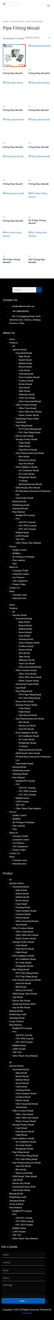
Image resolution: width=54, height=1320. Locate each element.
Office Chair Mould (27, 408)
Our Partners (18, 577)
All (13, 346)
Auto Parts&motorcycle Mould (30, 453)
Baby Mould (24, 356)
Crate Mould (24, 443)
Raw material (18, 560)
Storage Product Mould (26, 439)
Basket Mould (25, 360)
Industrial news (19, 598)
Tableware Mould (26, 394)
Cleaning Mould (26, 374)
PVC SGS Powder (27, 529)
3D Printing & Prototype (23, 557)
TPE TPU (20, 539)
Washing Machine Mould (30, 484)
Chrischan (27, 1313)
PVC (18, 519)
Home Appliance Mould (26, 467)
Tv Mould (23, 481)
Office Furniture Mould (26, 405)
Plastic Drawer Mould (29, 415)
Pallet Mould (24, 446)
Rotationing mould (20, 505)
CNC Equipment (20, 581)
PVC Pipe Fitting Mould (29, 432)
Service (12, 546)
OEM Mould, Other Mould (28, 488)
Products (13, 343)
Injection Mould (17, 21)
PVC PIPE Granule (28, 526)
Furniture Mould (26, 381)
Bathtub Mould (25, 363)
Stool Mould (24, 387)
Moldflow (16, 553)
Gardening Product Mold (27, 419)
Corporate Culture (20, 574)
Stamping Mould (20, 508)
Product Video (19, 584)
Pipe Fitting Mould (24, 425)
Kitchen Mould (25, 384)
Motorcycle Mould (27, 460)
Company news (19, 595)
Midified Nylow (22, 532)
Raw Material (18, 512)
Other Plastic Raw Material (28, 543)
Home (5, 21)
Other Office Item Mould (30, 412)
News (12, 591)
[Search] (39, 290)
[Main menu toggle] (48, 5)
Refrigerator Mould (27, 477)
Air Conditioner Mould (29, 470)
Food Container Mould (29, 377)
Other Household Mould (30, 401)
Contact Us (14, 588)
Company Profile (20, 570)
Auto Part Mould (26, 463)
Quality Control (19, 550)
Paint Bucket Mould (28, 450)
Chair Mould (24, 370)
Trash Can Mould (27, 398)
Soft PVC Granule (27, 522)
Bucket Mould (25, 367)
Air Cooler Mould (26, 474)
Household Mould (24, 353)
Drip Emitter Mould (24, 498)
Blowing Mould (19, 501)
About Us (13, 567)
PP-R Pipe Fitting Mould (30, 429)
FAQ (14, 564)
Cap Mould (21, 422)
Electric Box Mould (24, 436)
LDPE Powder (22, 536)
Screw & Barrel (16, 1021)
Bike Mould (24, 456)
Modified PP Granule (25, 515)
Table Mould (24, 391)
